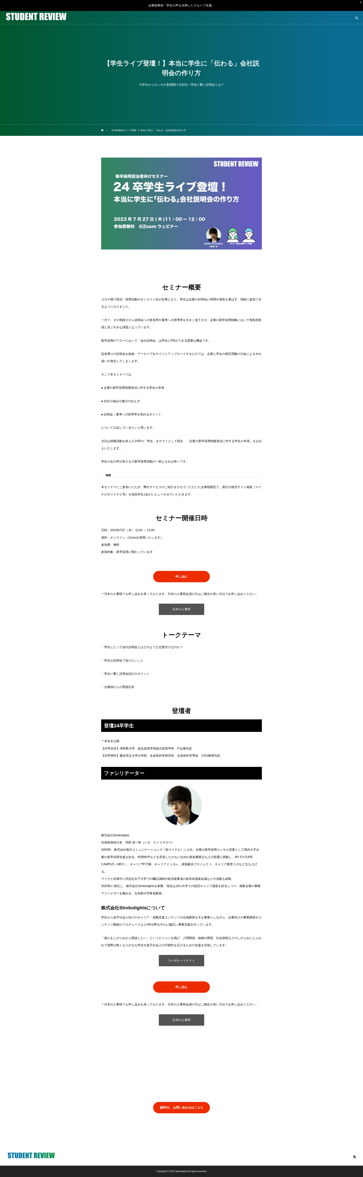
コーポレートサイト (181, 960)
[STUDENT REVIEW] (36, 17)
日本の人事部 (181, 609)
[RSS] (354, 1156)
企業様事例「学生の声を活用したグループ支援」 (181, 5)
